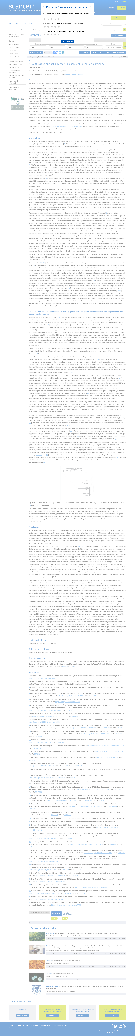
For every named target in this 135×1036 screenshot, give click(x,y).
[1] (44, 19)
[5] (58, 19)
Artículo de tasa (67, 41)
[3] (51, 19)
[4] (55, 19)
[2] (48, 19)
